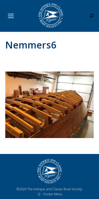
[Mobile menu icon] (10, 15)
